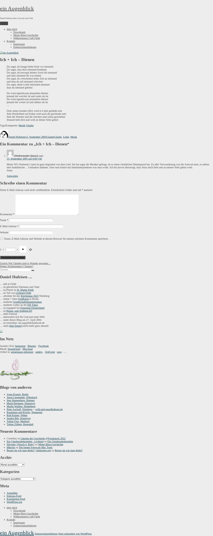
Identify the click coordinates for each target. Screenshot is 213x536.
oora (59, 352)
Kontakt (11, 41)
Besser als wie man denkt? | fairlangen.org (29, 450)
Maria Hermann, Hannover (21, 403)
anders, (39, 352)
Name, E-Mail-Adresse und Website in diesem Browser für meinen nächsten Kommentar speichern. (56, 238)
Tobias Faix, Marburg (18, 421)
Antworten (12, 176)
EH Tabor (32, 305)
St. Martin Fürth (25, 290)
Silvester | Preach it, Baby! (20, 444)
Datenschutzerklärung (24, 47)
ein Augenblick (17, 8)
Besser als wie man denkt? (69, 450)
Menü (4, 23)
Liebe (66, 137)
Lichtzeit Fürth (23, 293)
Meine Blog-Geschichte (25, 35)
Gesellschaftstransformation (27, 302)
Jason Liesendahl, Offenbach (22, 397)
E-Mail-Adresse (9, 226)
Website (4, 232)
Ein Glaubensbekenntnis (60, 441)
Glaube (30, 125)
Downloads (19, 32)
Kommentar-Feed (16, 499)
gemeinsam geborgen (22, 352)
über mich (12, 29)
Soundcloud (14, 349)
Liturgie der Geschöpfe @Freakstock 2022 (43, 438)
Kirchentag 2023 (30, 296)
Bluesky (32, 346)
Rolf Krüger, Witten (17, 415)
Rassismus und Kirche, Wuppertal (24, 412)
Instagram (20, 346)
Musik (22, 125)
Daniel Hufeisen (16, 137)
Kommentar (7, 214)
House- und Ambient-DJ (19, 310)
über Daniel (15, 325)
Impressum (19, 44)
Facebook (43, 346)
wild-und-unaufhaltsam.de (49, 409)
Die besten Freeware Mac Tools (35, 447)
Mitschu (11, 447)
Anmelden (12, 493)
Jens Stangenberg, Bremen (21, 400)
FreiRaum (23, 299)
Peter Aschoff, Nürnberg (19, 409)
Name (4, 220)
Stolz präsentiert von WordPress (75, 533)
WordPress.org (14, 502)
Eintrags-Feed (14, 496)
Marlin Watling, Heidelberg (21, 406)
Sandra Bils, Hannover (19, 418)
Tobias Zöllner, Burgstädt (20, 424)
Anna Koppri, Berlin (17, 394)
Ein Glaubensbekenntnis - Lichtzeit (25, 441)
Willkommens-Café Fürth (26, 38)
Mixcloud (27, 349)
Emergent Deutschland (32, 307)
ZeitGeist (50, 352)
